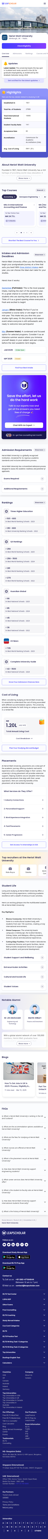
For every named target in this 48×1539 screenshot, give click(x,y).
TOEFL (27, 1429)
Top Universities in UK (11, 1398)
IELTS (5, 1441)
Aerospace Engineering (29, 197)
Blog (4, 1426)
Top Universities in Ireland (12, 1407)
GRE (26, 1436)
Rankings (29, 53)
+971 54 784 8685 (22, 1484)
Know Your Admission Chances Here (24, 682)
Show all (40, 190)
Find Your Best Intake (24, 368)
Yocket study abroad (11, 1495)
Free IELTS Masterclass (11, 1418)
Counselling (7, 1443)
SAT (26, 1431)
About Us (28, 1375)
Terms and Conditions (11, 1505)
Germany (6, 1389)
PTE (26, 1434)
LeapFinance (30, 1415)
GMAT (27, 1438)
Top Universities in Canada (13, 1400)
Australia (6, 1383)
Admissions (17, 53)
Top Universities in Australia (9, 1404)
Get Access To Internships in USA (24, 845)
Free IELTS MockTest (11, 1415)
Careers (28, 1378)
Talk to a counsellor (10, 1421)
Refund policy (8, 1508)
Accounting (9, 197)
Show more (39, 255)
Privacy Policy (8, 1502)
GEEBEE (6, 1498)
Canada (6, 1381)
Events (5, 1434)
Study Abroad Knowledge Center (12, 1430)
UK (4, 1378)
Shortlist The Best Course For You (23, 240)
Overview (5, 53)
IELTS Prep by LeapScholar (30, 1419)
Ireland (5, 1386)
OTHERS (38, 1531)
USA (4, 1375)
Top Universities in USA (11, 1396)
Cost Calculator (8, 1424)
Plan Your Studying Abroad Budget (24, 748)
